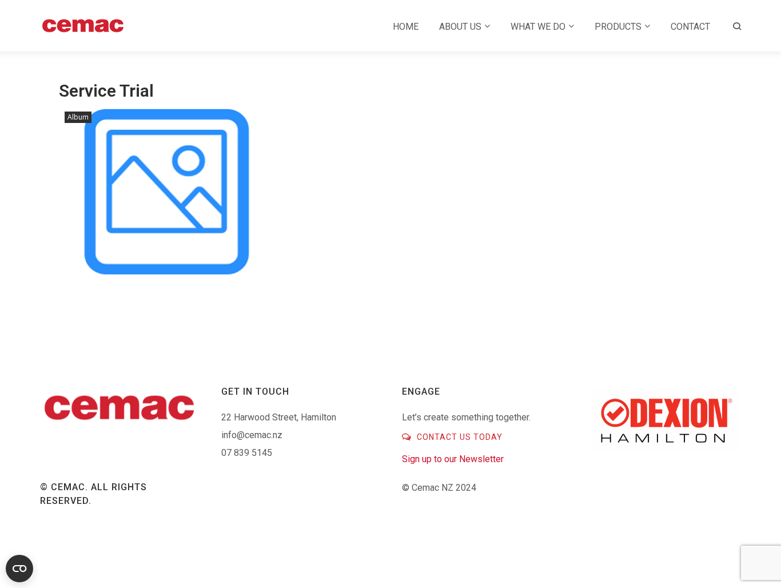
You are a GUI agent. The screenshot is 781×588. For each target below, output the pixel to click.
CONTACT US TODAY (459, 437)
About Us (460, 26)
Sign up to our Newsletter (453, 459)
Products (618, 26)
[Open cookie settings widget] (19, 568)
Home (406, 26)
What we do (538, 26)
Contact (690, 26)
